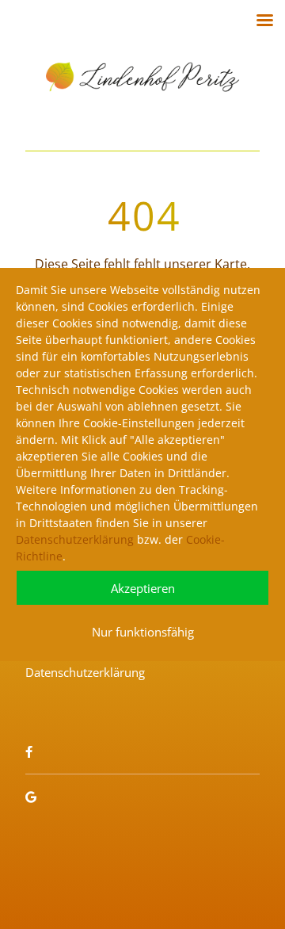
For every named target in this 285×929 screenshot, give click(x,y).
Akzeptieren (143, 588)
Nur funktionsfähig (143, 632)
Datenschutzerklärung (75, 539)
